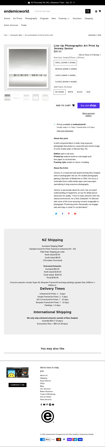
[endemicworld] (17, 11)
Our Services (45, 389)
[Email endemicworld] (53, 405)
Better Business (46, 391)
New (54, 18)
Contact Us (17, 385)
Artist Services (11, 25)
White (70, 92)
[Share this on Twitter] (56, 213)
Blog (42, 386)
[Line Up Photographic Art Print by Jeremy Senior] (27, 67)
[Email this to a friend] (75, 213)
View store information (65, 131)
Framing (62, 18)
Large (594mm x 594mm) (65, 75)
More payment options (88, 114)
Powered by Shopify (86, 434)
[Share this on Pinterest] (68, 213)
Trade (24, 25)
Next (99, 35)
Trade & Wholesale (47, 394)
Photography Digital (16, 35)
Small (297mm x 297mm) (65, 63)
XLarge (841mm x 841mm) (66, 82)
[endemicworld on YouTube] (44, 405)
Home (5, 35)
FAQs (42, 383)
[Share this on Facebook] (62, 213)
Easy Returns (45, 381)
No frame (59, 92)
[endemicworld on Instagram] (50, 405)
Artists (7, 18)
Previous (92, 35)
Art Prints (17, 18)
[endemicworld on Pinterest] (47, 405)
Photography (31, 18)
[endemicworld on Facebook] (41, 405)
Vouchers (77, 18)
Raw (88, 92)
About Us (44, 375)
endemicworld (50, 434)
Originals (44, 18)
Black (80, 92)
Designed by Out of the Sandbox (67, 434)
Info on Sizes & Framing (89, 55)
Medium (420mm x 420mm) (66, 69)
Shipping (89, 18)
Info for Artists (45, 397)
